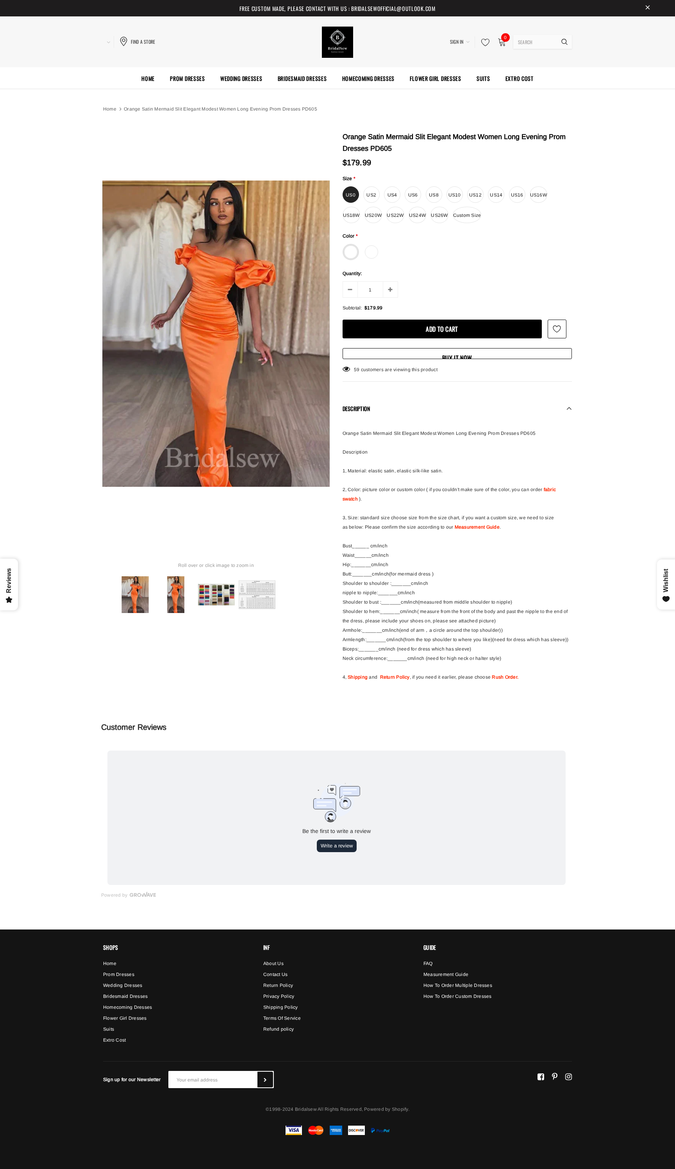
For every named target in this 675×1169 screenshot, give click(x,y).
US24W (417, 215)
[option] (216, 334)
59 (356, 369)
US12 (475, 195)
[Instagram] (568, 1076)
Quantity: (352, 273)
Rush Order (504, 677)
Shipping (358, 677)
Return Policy (395, 677)
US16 (517, 195)
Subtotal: (352, 308)
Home (109, 109)
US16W (538, 195)
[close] (648, 8)
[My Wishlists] (483, 42)
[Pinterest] (554, 1076)
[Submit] (265, 1079)
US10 (454, 195)
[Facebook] (541, 1076)
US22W (395, 215)
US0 (350, 195)
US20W (373, 215)
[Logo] (337, 41)
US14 (496, 195)
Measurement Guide (477, 527)
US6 (413, 195)
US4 (392, 195)
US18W (351, 215)
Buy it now (457, 356)
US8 (434, 195)
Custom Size (467, 215)
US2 (371, 195)
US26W (439, 215)
